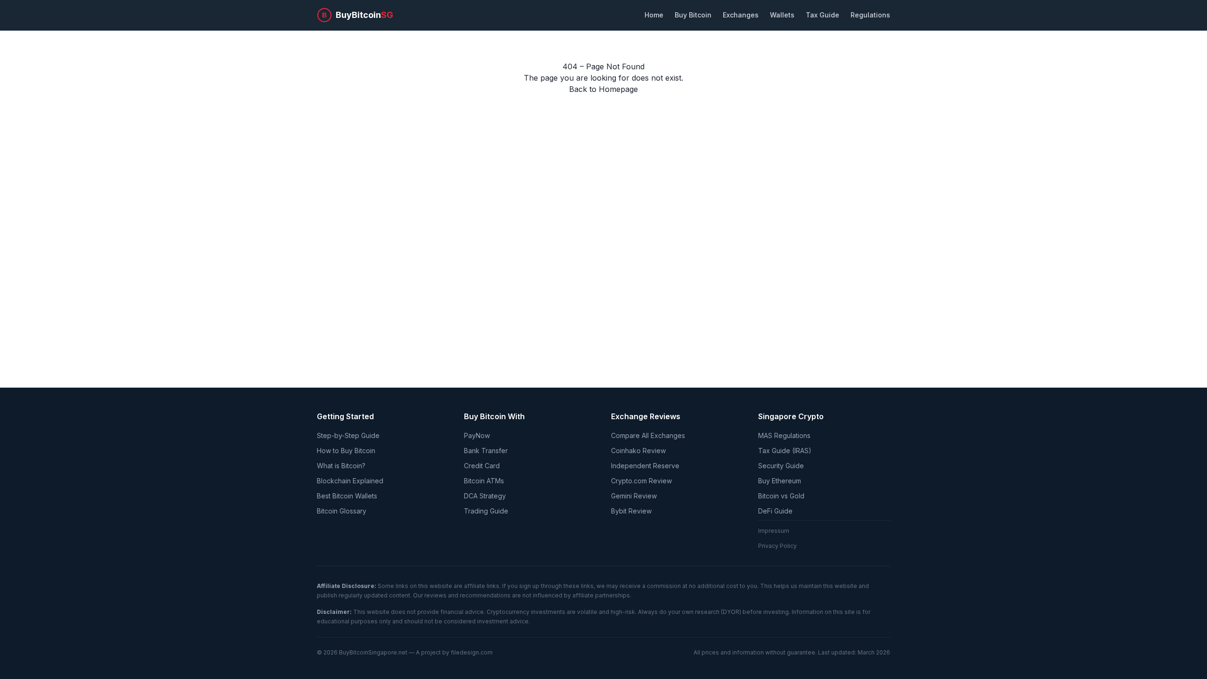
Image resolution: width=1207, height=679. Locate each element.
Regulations (870, 15)
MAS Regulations (784, 435)
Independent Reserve (645, 466)
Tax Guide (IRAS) (784, 451)
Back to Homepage (603, 89)
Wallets (782, 15)
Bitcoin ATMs (484, 481)
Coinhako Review (638, 451)
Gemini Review (634, 496)
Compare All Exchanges (648, 435)
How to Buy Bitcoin (346, 451)
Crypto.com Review (641, 481)
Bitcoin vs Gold (781, 496)
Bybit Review (631, 511)
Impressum (773, 530)
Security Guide (781, 466)
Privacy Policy (777, 545)
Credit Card (482, 466)
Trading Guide (486, 511)
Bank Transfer (486, 451)
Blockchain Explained (350, 481)
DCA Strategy (485, 496)
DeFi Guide (775, 511)
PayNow (477, 435)
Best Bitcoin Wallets (347, 496)
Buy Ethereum (779, 481)
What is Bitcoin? (341, 466)
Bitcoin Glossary (341, 511)
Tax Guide (822, 15)
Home (654, 15)
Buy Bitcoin (693, 15)
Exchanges (741, 15)
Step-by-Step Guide (348, 435)
